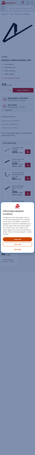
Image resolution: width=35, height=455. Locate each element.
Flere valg (17, 249)
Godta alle (17, 239)
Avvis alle (17, 244)
